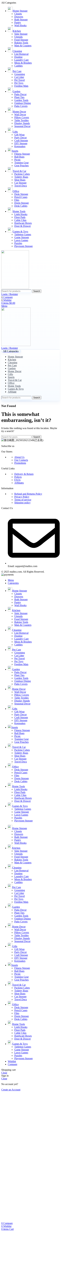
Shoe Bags (19, 179)
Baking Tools (21, 42)
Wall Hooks (20, 25)
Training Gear (21, 162)
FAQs (17, 479)
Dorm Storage (21, 203)
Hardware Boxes (23, 223)
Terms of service (22, 499)
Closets (18, 13)
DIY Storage (20, 143)
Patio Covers (20, 106)
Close (4, 1072)
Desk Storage (21, 194)
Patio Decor (20, 94)
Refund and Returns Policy (28, 493)
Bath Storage (21, 19)
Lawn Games (21, 240)
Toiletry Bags (21, 177)
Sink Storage (20, 34)
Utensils (18, 36)
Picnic (17, 159)
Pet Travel (19, 80)
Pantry (17, 22)
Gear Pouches (21, 165)
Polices (18, 477)
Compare (12, 1064)
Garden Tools (21, 100)
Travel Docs (20, 185)
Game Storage (21, 237)
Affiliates (19, 482)
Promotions (20, 463)
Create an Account (10, 1089)
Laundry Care (21, 60)
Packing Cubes (22, 174)
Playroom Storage (23, 246)
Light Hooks (20, 214)
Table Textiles (21, 120)
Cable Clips (20, 220)
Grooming (19, 74)
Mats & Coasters (22, 45)
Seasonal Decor (22, 126)
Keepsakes (19, 146)
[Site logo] (15, 288)
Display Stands (22, 123)
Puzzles (18, 243)
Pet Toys (18, 83)
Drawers (18, 16)
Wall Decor (20, 114)
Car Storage (20, 182)
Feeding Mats (21, 86)
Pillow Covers (21, 117)
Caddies (18, 65)
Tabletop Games (22, 234)
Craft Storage (21, 140)
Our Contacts (21, 460)
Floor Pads (19, 217)
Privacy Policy (21, 496)
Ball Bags (19, 156)
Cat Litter (19, 77)
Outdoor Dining (22, 103)
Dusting (18, 57)
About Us (19, 457)
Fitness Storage (22, 153)
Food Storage (21, 39)
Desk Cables (20, 205)
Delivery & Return (24, 474)
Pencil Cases (20, 197)
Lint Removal (21, 54)
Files (16, 200)
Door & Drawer (22, 226)
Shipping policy (22, 502)
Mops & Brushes (23, 62)
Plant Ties (19, 97)
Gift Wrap (19, 134)
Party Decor (20, 137)
